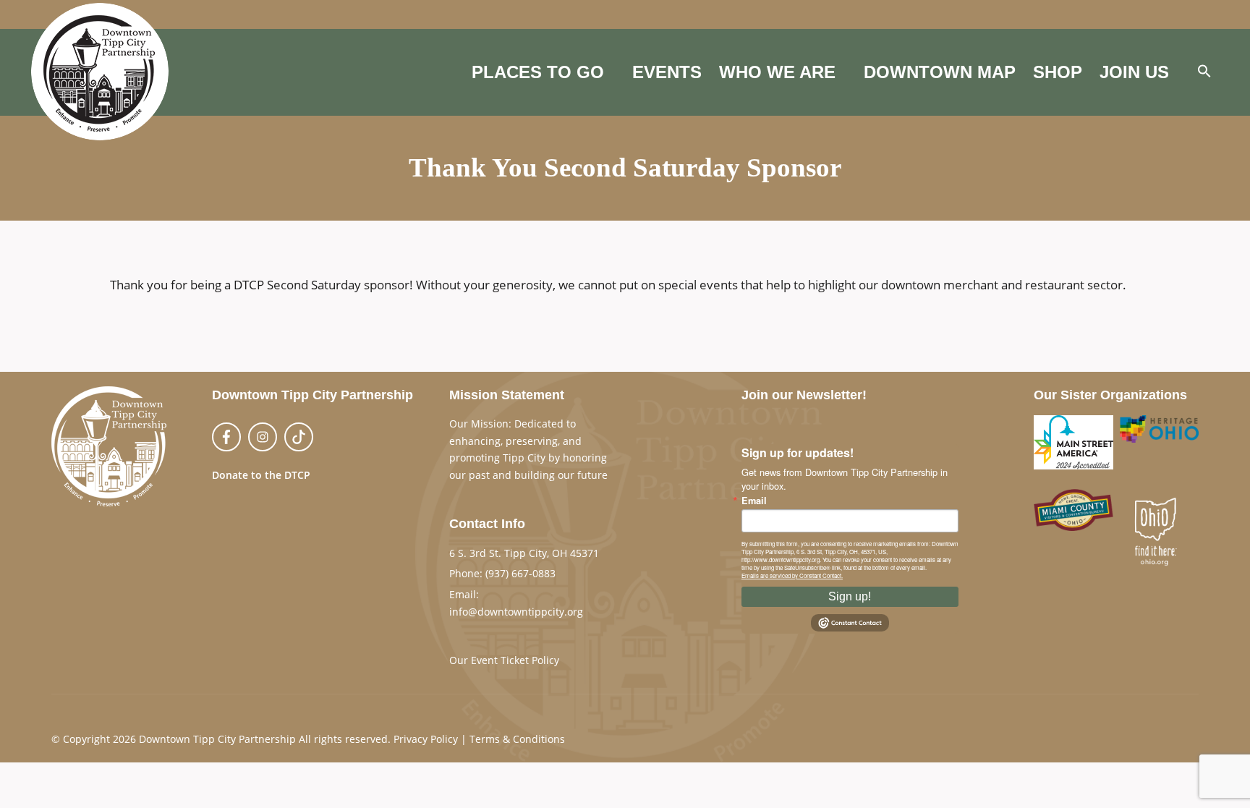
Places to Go (538, 72)
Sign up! (849, 596)
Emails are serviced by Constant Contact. (792, 575)
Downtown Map (940, 72)
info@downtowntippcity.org (516, 611)
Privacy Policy (426, 739)
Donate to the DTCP (261, 475)
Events (667, 72)
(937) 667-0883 (520, 573)
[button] (1204, 72)
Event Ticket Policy (515, 660)
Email (754, 501)
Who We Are (777, 72)
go (455, 492)
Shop (1057, 72)
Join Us (1134, 72)
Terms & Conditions (517, 739)
